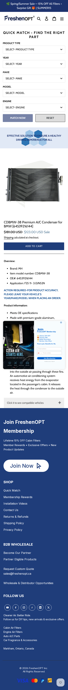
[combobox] (39, 353)
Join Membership (49, 358)
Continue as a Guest (49, 361)
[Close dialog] (61, 322)
